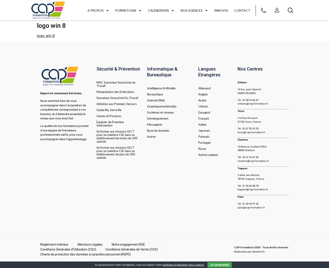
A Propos (96, 10)
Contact (242, 10)
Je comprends (219, 264)
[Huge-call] (263, 10)
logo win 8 (46, 35)
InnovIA (221, 10)
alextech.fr (258, 251)
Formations (125, 10)
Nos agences (192, 10)
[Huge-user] (277, 10)
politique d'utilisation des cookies (183, 264)
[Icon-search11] (290, 10)
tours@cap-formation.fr (251, 132)
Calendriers (158, 10)
